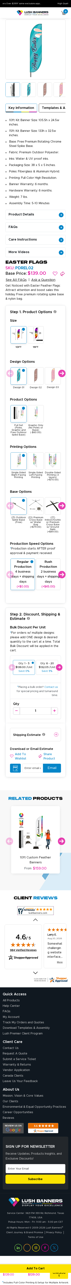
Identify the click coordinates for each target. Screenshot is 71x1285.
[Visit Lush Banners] (35, 1202)
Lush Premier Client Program (23, 1033)
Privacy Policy (54, 1232)
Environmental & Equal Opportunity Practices (34, 1106)
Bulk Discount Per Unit (28, 627)
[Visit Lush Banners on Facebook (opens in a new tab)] (45, 1248)
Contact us (51, 687)
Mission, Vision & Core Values (23, 1095)
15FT (35, 347)
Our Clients (10, 1101)
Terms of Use (35, 1237)
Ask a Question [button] (43, 280)
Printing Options (23, 447)
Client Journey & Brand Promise (24, 1232)
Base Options (21, 491)
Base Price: (16, 274)
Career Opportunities (18, 1112)
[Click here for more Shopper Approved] (50, 979)
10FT (18, 347)
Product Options (23, 399)
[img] (23, 944)
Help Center (11, 1005)
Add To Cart (36, 1268)
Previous (9, 373)
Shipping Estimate (27, 734)
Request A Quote (15, 1053)
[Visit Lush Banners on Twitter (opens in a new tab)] (54, 1248)
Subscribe (35, 1179)
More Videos (19, 252)
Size (13, 320)
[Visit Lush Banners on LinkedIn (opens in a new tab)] (18, 1248)
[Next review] (35, 973)
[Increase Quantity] (54, 711)
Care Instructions (23, 239)
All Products (11, 1000)
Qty (16, 704)
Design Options (22, 361)
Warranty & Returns (17, 1064)
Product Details (21, 214)
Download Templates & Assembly (26, 1027)
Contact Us (11, 1048)
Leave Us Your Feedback (20, 1081)
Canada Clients (13, 1075)
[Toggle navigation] (7, 13)
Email (52, 768)
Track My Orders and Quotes (23, 1022)
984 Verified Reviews (23, 950)
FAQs (13, 227)
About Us (11, 1089)
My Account (11, 1017)
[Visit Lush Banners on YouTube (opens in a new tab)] (26, 1248)
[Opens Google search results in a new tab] (13, 1128)
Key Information (21, 108)
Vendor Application (16, 1070)
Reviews (8, 1117)
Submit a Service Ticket (19, 1059)
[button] (55, 273)
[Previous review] (35, 920)
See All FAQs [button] (16, 280)
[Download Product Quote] (15, 768)
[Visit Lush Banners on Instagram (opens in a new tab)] (36, 1248)
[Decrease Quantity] (16, 711)
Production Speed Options (32, 548)
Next (61, 373)
